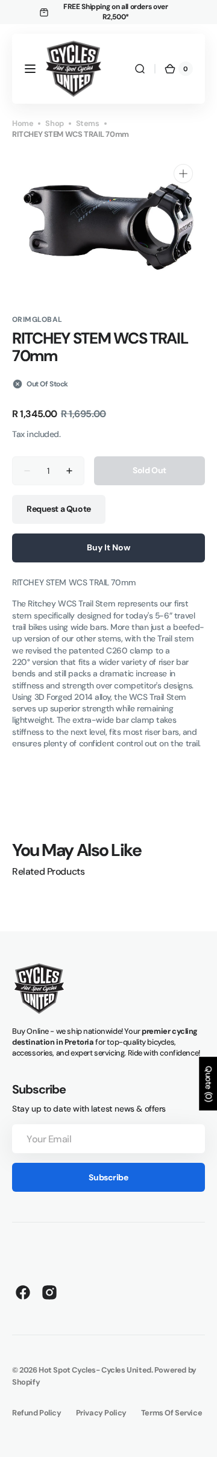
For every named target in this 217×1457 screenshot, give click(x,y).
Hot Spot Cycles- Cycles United (95, 1370)
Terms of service (171, 1413)
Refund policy (36, 1413)
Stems (87, 123)
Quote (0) (208, 1083)
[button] (30, 68)
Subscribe (108, 1177)
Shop (54, 123)
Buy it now (108, 547)
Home (22, 123)
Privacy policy (101, 1413)
